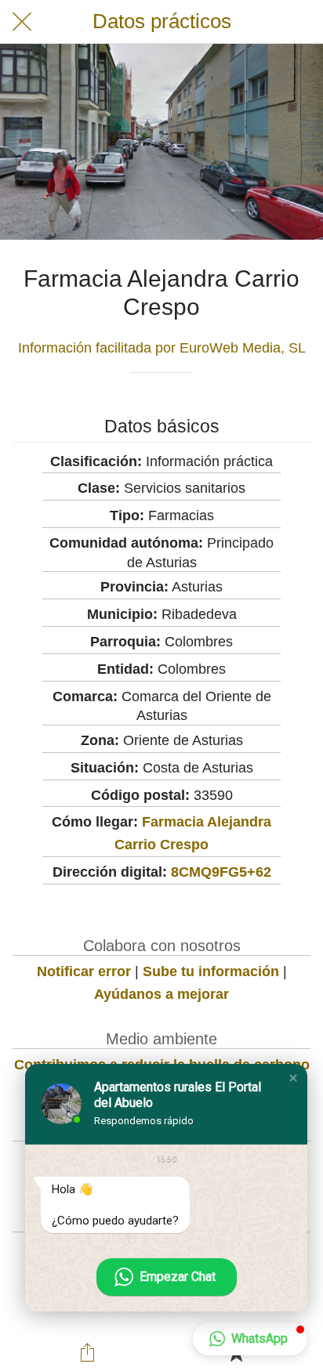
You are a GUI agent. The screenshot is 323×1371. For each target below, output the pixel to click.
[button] (293, 1078)
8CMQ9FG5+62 (221, 872)
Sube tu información (211, 971)
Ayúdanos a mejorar (161, 994)
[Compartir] (87, 1352)
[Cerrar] (22, 22)
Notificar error (84, 971)
